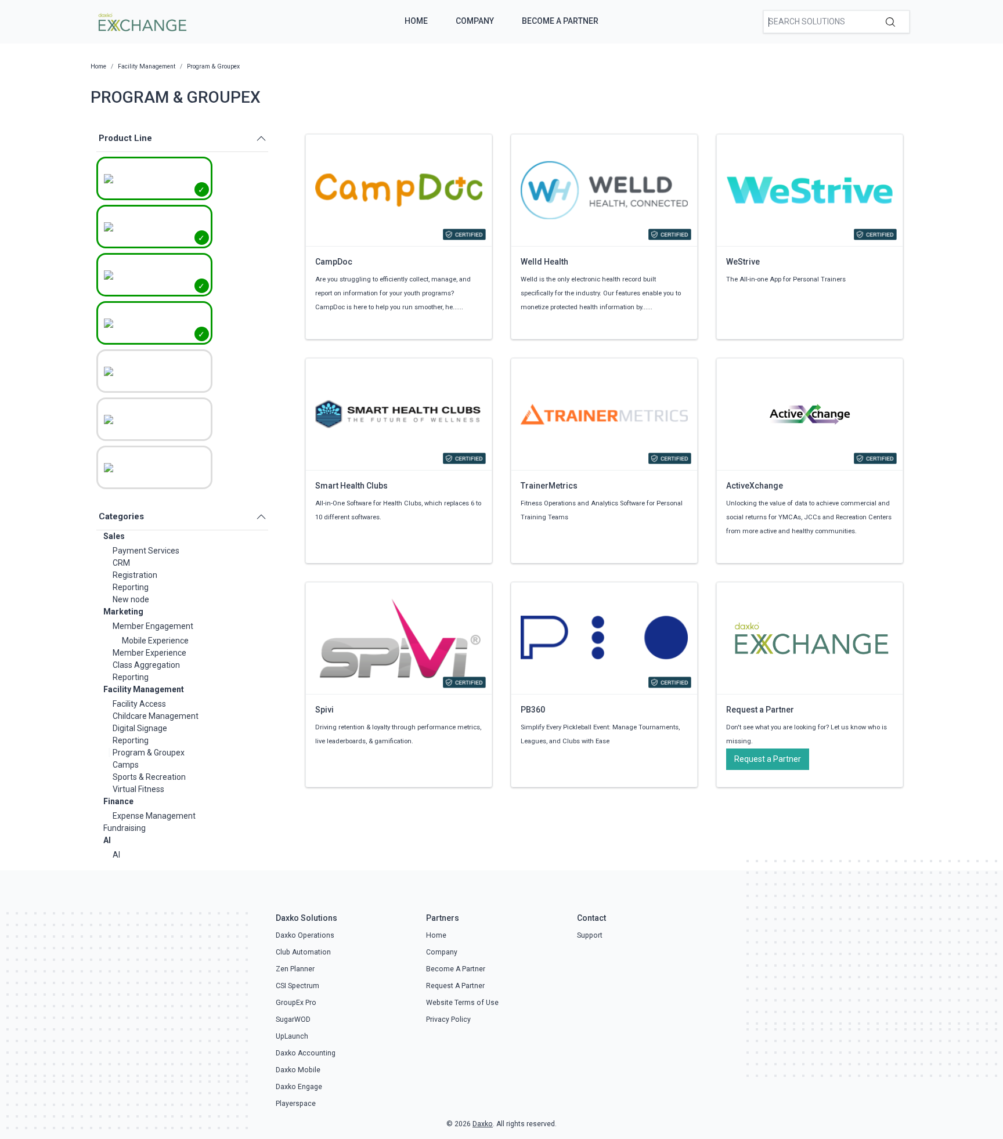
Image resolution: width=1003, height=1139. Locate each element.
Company (475, 21)
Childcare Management (156, 716)
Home (416, 21)
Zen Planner (295, 969)
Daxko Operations (305, 935)
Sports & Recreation (149, 777)
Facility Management (143, 689)
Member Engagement (153, 626)
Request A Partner (455, 986)
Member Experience (149, 652)
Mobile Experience (155, 640)
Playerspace (296, 1104)
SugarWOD (293, 1019)
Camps (126, 764)
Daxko (482, 1124)
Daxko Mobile (298, 1070)
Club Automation (303, 952)
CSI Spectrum (297, 986)
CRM (121, 562)
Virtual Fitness (138, 789)
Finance (118, 801)
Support (589, 935)
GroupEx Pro (296, 1003)
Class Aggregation (146, 665)
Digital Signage (140, 728)
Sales (114, 536)
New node (131, 599)
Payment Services (146, 550)
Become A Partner (560, 21)
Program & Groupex (149, 752)
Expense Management (154, 815)
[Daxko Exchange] (141, 21)
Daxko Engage (299, 1087)
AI (107, 840)
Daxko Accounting (305, 1053)
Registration (135, 575)
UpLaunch (292, 1036)
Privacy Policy (448, 1019)
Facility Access (139, 703)
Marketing (123, 611)
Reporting (131, 587)
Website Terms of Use (462, 1003)
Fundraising (124, 828)
